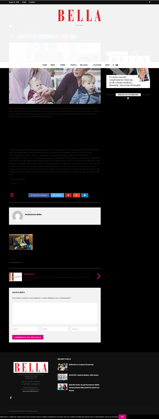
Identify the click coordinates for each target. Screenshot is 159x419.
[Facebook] (11, 398)
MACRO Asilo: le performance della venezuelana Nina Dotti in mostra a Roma (84, 388)
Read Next (29, 274)
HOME (24, 2)
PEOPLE (73, 65)
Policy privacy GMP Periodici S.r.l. (31, 391)
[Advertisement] (79, 42)
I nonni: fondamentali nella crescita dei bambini (19, 256)
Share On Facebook (40, 195)
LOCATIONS (97, 65)
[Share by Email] (84, 195)
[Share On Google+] (76, 195)
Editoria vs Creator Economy (81, 364)
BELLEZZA (84, 65)
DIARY (107, 65)
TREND (62, 65)
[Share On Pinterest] (68, 195)
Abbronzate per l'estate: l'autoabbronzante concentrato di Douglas (57, 278)
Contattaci (32, 2)
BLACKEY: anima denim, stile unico (84, 375)
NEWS (53, 65)
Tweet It (58, 195)
